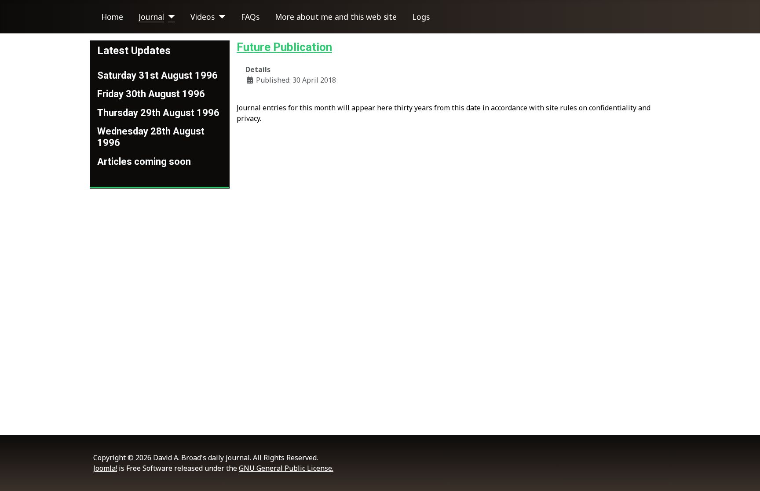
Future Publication (284, 47)
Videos (202, 16)
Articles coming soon (144, 161)
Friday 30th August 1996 (151, 93)
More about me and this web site (336, 16)
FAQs (250, 16)
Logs (421, 16)
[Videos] (220, 16)
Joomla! (105, 468)
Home (112, 16)
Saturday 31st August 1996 (157, 75)
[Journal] (169, 16)
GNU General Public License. (286, 468)
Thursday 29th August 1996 (158, 112)
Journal (151, 16)
